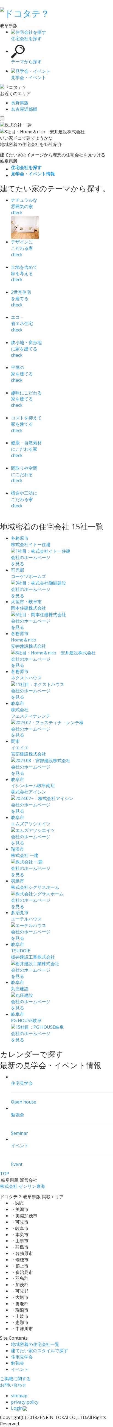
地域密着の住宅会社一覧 (35, 1344)
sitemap (19, 1396)
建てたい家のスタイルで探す (39, 1351)
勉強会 (17, 1363)
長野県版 (20, 103)
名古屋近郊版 (24, 109)
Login (17, 1408)
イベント (20, 1369)
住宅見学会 (22, 1357)
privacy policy (24, 1402)
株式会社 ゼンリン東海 (22, 1186)
